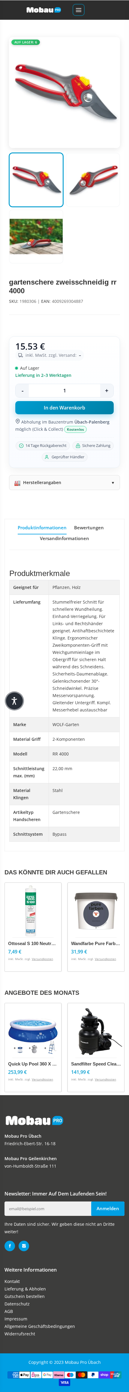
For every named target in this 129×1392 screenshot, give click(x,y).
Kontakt (12, 1281)
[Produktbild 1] (36, 180)
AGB (8, 1311)
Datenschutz (17, 1304)
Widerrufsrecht (19, 1334)
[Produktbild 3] (36, 236)
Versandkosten (42, 959)
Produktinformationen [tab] (42, 527)
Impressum (15, 1319)
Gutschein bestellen (24, 1296)
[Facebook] (9, 1246)
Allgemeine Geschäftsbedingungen (39, 1326)
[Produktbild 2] (93, 180)
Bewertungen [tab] (89, 527)
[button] (14, 701)
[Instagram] (24, 1246)
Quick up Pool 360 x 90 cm (36, 1063)
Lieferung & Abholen (25, 1289)
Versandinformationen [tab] (64, 538)
